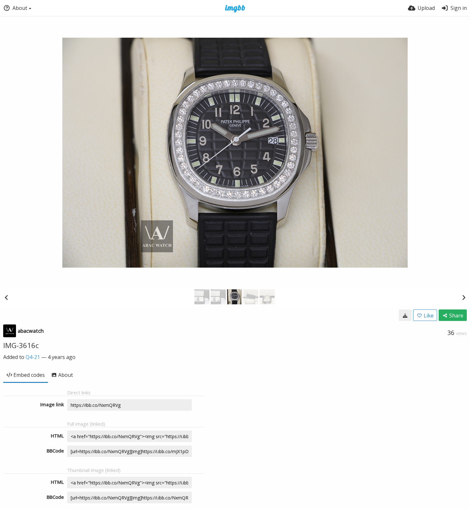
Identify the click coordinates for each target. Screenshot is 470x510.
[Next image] (463, 297)
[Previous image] (6, 297)
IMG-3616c (21, 345)
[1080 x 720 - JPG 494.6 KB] (405, 315)
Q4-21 (33, 357)
